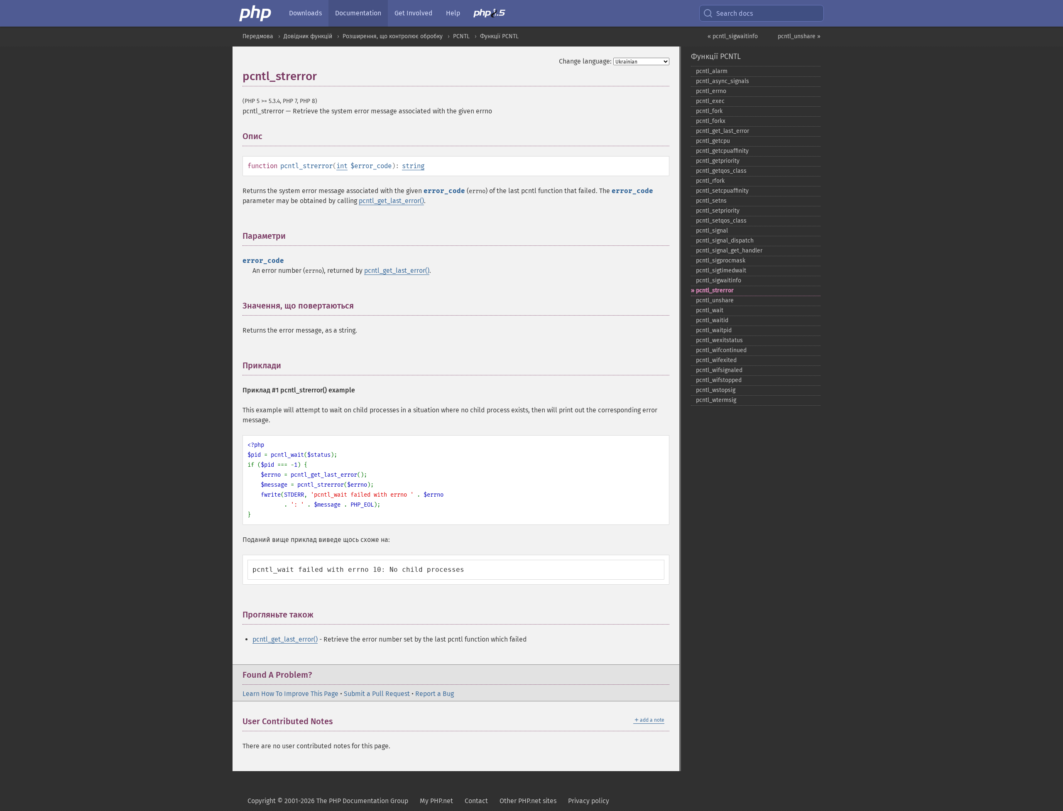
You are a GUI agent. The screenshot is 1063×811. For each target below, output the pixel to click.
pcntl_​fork (709, 111)
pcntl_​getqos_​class (721, 170)
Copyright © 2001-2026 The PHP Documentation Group (327, 801)
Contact (476, 801)
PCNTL (461, 36)
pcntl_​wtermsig (716, 400)
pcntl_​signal (712, 230)
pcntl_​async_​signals (722, 81)
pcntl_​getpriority (718, 160)
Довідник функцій (308, 36)
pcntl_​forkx (710, 121)
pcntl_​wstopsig (715, 390)
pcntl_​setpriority (718, 210)
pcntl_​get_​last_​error (722, 131)
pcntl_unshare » (799, 36)
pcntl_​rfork (710, 180)
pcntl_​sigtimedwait (721, 270)
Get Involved (413, 13)
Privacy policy (588, 801)
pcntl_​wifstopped (719, 380)
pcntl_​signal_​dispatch (725, 240)
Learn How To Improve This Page (290, 694)
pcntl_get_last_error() (391, 201)
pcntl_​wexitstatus (719, 340)
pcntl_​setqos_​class (721, 220)
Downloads (305, 13)
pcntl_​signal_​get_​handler (729, 250)
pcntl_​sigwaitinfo (718, 280)
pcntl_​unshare (715, 300)
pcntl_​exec (710, 101)
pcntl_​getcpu (713, 141)
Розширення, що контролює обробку (393, 36)
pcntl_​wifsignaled (719, 370)
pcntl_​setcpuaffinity (722, 190)
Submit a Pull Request (377, 694)
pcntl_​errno (711, 91)
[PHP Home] (255, 13)
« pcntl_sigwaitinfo (733, 36)
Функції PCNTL (499, 36)
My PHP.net (436, 801)
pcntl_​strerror (715, 290)
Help (453, 13)
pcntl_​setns (711, 200)
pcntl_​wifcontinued (721, 350)
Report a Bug (434, 694)
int (342, 166)
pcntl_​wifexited (716, 360)
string (413, 166)
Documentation (358, 13)
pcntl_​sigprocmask (720, 260)
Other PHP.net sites (528, 801)
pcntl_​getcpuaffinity (722, 150)
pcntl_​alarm (711, 71)
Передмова (257, 36)
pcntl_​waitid (712, 320)
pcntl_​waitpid (714, 330)
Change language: (585, 61)
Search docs (734, 13)
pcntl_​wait (709, 310)
